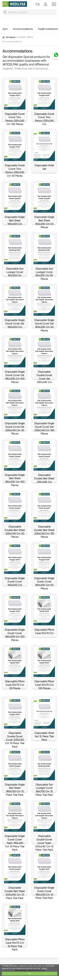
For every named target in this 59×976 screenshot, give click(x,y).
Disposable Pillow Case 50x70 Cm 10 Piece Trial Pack (15, 944)
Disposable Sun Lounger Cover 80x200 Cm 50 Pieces (44, 273)
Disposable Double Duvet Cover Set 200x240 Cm (44, 377)
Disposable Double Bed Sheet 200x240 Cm (44, 478)
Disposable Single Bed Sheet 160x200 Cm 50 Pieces (44, 222)
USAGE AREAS (26, 37)
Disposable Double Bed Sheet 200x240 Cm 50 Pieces (15, 531)
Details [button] (44, 968)
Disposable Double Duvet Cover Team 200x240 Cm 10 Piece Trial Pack (44, 842)
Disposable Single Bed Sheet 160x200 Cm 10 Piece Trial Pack (15, 789)
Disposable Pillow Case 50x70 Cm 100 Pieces (44, 685)
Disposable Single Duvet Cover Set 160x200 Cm (15, 323)
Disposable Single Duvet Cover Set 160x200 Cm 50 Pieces (44, 325)
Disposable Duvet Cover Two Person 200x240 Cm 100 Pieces (15, 119)
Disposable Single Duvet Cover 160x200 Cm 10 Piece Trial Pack (44, 892)
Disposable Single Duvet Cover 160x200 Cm (15, 581)
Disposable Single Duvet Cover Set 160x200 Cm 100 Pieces (15, 377)
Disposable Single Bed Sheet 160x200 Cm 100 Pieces (15, 480)
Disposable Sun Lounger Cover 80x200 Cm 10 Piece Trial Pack (44, 789)
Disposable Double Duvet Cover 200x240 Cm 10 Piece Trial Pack (14, 739)
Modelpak (11, 37)
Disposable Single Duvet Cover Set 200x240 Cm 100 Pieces (44, 428)
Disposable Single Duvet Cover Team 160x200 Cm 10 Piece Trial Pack (15, 842)
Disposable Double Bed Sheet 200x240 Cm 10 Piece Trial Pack (15, 892)
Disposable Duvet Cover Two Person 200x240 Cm (44, 119)
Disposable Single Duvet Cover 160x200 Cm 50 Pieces (44, 583)
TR (37, 4)
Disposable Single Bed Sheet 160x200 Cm (15, 220)
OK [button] (30, 974)
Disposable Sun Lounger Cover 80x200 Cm (14, 272)
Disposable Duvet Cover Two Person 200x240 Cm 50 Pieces (15, 170)
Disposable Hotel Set (44, 167)
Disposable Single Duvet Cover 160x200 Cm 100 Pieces (15, 634)
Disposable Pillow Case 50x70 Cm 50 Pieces (15, 685)
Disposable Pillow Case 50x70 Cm (44, 631)
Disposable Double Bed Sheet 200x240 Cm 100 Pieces (44, 531)
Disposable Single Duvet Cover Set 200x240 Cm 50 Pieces (15, 428)
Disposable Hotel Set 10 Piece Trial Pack (44, 736)
